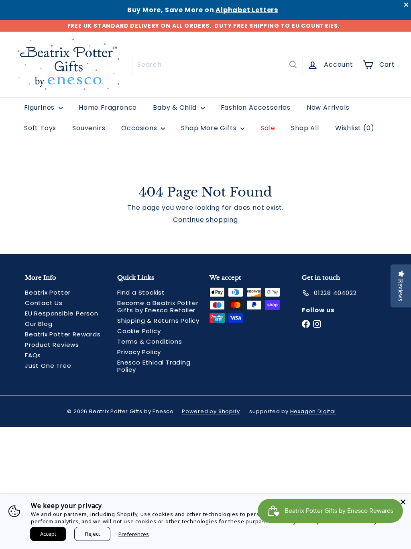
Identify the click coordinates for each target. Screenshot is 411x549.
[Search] (293, 64)
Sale (267, 128)
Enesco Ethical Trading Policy (154, 366)
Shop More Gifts (209, 128)
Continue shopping (205, 219)
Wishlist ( (353, 128)
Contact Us (44, 303)
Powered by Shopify (211, 411)
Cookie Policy (139, 331)
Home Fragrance (108, 107)
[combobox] (217, 64)
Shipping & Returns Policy (158, 320)
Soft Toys (40, 128)
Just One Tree (48, 365)
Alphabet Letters (247, 9)
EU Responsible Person (61, 313)
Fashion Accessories (256, 107)
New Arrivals (328, 107)
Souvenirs (88, 128)
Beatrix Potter (48, 292)
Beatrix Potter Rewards (63, 334)
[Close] (403, 502)
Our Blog (38, 324)
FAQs (33, 355)
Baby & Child (175, 107)
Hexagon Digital (313, 411)
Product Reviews (52, 344)
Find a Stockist (141, 292)
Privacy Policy (139, 352)
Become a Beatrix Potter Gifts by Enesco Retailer (157, 306)
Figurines (40, 107)
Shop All (305, 128)
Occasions (140, 128)
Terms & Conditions (149, 341)
